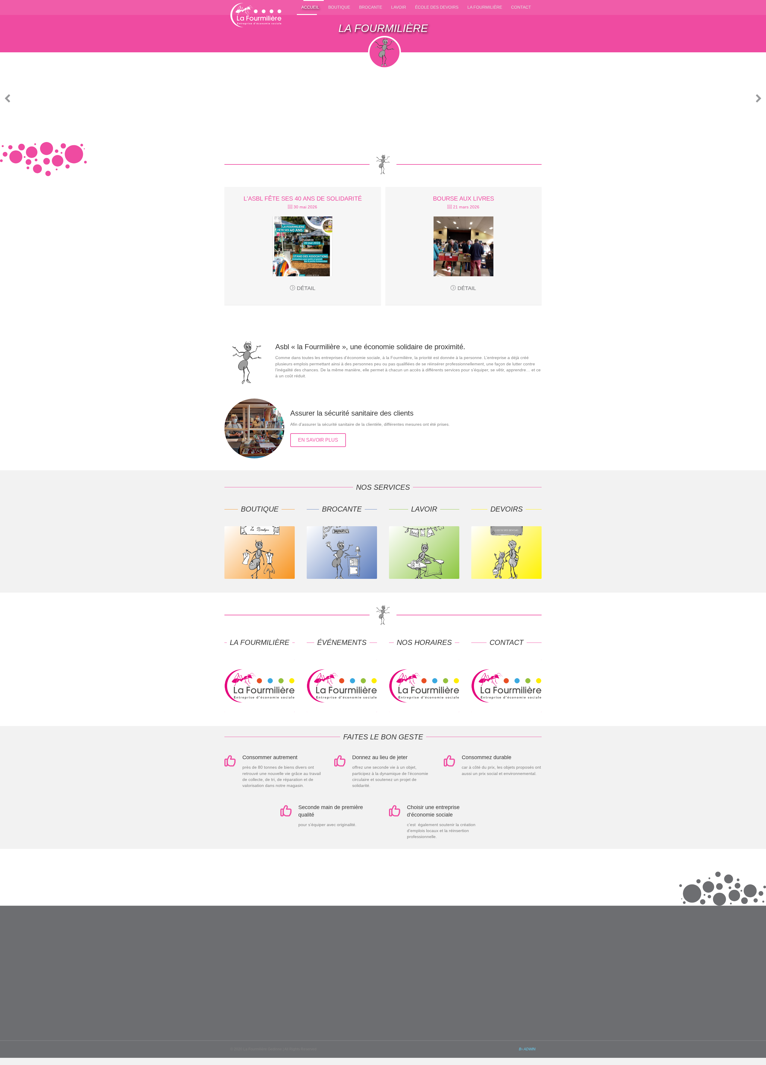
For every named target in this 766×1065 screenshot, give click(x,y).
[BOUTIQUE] (259, 577)
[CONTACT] (506, 710)
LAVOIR (398, 7)
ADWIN (530, 1049)
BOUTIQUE (339, 7)
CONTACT (521, 7)
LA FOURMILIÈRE (484, 7)
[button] (7, 98)
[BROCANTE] (342, 577)
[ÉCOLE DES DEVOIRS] (506, 577)
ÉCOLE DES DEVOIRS (436, 7)
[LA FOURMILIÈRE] (259, 710)
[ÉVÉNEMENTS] (342, 710)
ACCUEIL (310, 7)
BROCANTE (370, 7)
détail (306, 288)
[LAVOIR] (424, 577)
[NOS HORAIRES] (424, 710)
